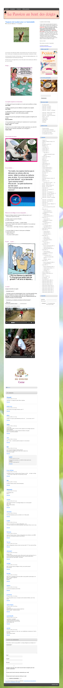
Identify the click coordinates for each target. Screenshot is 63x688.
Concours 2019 (46, 231)
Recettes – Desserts (45, 183)
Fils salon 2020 (46, 238)
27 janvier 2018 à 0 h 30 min (12, 407)
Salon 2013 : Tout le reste (46, 201)
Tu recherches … (45, 277)
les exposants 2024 (46, 263)
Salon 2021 (44, 241)
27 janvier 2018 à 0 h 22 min (12, 398)
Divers (43, 159)
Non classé (44, 172)
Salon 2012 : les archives (46, 108)
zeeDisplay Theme (55, 684)
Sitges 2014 (44, 120)
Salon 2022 (44, 244)
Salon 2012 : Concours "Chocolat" (48, 193)
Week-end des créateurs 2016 (47, 289)
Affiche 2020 (45, 237)
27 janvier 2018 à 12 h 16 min (12, 564)
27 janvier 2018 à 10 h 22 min (12, 543)
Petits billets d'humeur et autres (47, 178)
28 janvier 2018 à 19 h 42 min (12, 629)
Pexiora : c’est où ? (45, 116)
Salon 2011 (44, 190)
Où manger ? (45, 270)
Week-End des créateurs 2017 (47, 290)
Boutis (43, 142)
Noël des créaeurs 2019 (46, 171)
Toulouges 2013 (45, 119)
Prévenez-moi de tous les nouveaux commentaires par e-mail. (17, 672)
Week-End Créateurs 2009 (46, 280)
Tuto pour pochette (45, 128)
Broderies (44, 145)
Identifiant (43, 299)
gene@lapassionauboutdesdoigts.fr (46, 46)
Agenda (43, 140)
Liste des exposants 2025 (46, 168)
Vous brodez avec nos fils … (48, 182)
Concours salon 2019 (46, 156)
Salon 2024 (44, 260)
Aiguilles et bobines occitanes (47, 141)
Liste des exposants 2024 (46, 167)
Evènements (44, 160)
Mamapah (9, 397)
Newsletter (44, 122)
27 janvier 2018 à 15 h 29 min (12, 596)
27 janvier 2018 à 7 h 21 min (12, 471)
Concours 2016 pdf (46, 210)
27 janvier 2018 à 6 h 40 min (12, 439)
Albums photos (44, 117)
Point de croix (44, 180)
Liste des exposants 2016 (47, 215)
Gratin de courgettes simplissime (48, 129)
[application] (20, 316)
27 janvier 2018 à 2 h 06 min (12, 425)
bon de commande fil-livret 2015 (49, 206)
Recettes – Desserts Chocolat (47, 185)
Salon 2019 (44, 229)
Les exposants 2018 (46, 225)
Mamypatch (9, 489)
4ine (8, 480)
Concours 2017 (46, 218)
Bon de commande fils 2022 (48, 245)
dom (8, 446)
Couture (43, 157)
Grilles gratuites (26, 9)
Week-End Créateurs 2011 (46, 282)
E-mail (7, 658)
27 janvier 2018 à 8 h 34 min (12, 490)
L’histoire (19, 9)
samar (8, 424)
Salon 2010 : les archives (46, 106)
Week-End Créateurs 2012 (46, 284)
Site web (7, 662)
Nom (7, 655)
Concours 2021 (46, 242)
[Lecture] (7, 322)
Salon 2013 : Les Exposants (47, 113)
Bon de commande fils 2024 (48, 262)
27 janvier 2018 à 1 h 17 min (12, 416)
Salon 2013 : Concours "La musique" (48, 197)
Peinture (43, 176)
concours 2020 (44, 148)
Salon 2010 (44, 187)
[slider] (19, 322)
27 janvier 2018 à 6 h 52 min (12, 448)
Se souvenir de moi (51, 303)
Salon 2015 (44, 205)
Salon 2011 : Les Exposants (47, 191)
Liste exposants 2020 (47, 239)
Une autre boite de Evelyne (47, 132)
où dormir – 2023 (46, 259)
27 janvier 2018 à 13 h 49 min (12, 574)
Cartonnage (44, 146)
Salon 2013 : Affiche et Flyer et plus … (49, 112)
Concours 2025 (46, 269)
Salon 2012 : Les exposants (47, 194)
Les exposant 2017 (46, 222)
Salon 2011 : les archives (46, 107)
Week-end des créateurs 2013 (47, 285)
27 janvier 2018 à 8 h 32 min (14, 458)
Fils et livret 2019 (46, 234)
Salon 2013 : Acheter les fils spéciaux (48, 115)
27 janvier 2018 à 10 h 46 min (12, 552)
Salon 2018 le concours (46, 228)
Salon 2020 (44, 235)
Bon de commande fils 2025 (48, 266)
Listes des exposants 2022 (47, 248)
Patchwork (44, 175)
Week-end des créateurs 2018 (47, 292)
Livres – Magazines (45, 170)
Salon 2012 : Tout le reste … (47, 196)
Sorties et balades (45, 271)
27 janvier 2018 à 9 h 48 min (12, 533)
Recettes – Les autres (46, 186)
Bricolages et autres (45, 144)
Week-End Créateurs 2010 (46, 281)
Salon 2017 (44, 217)
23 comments (20, 23)
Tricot (43, 274)
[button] (20, 315)
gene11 (14, 23)
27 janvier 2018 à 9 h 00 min (12, 513)
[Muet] (31, 322)
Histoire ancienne (45, 164)
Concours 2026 (44, 150)
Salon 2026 (45, 152)
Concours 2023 (46, 251)
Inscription (12, 9)
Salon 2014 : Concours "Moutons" (48, 203)
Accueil (6, 9)
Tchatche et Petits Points (46, 273)
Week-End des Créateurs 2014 (47, 286)
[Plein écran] (33, 322)
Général (43, 162)
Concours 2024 (44, 149)
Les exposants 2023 (46, 255)
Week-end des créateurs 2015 (47, 288)
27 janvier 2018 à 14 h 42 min (12, 587)
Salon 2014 (44, 202)
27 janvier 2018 (9, 23)
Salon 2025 (44, 264)
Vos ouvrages (44, 278)
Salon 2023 (44, 249)
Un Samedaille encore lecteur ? (47, 133)
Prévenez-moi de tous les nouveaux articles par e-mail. (16, 676)
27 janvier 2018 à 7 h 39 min (12, 481)
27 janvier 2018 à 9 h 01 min (12, 522)
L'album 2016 (45, 214)
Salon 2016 (44, 209)
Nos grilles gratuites (45, 104)
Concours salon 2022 (47, 247)
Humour (9, 387)
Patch (43, 174)
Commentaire (9, 644)
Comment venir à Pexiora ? (48, 267)
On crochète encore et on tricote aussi (48, 131)
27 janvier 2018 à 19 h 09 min (12, 606)
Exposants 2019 (46, 232)
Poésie (43, 179)
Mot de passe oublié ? (50, 304)
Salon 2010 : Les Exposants (47, 189)
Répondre (8, 411)
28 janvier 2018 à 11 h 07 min (12, 617)
